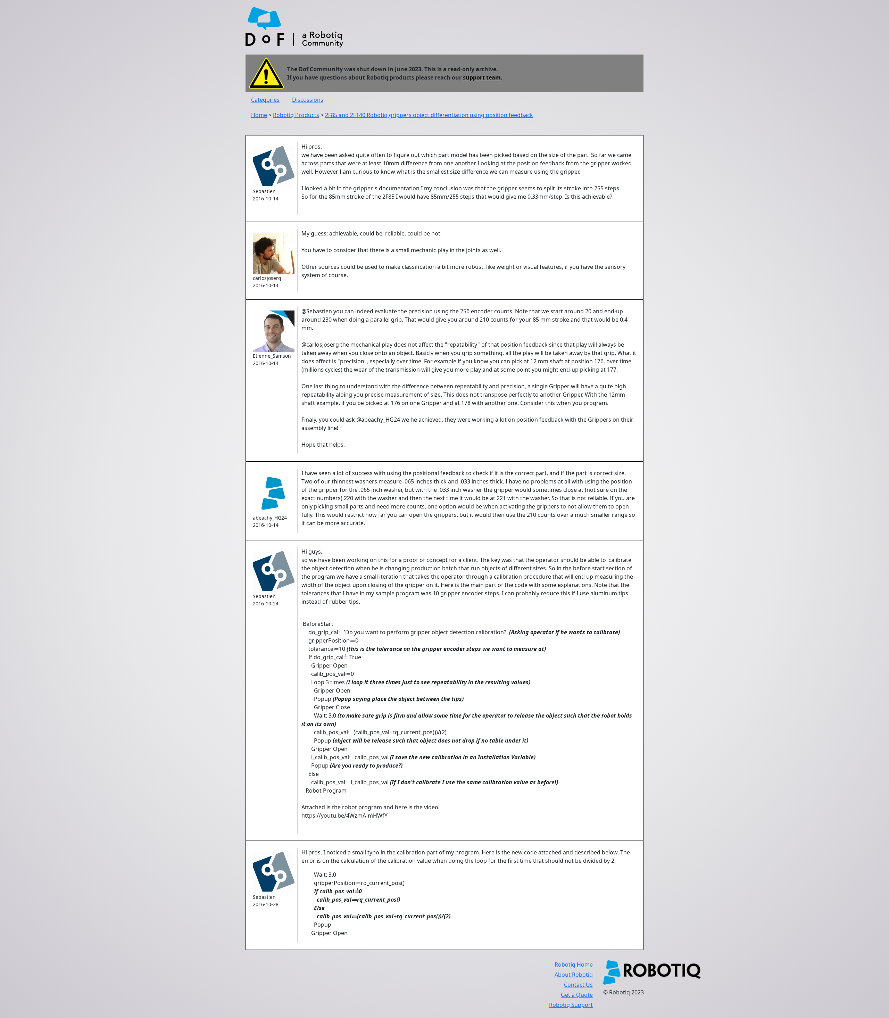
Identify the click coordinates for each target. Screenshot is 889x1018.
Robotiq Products (296, 115)
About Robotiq (574, 974)
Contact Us (578, 984)
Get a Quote (577, 995)
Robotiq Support (571, 1005)
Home (259, 115)
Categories (265, 100)
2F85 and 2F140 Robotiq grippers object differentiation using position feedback (429, 115)
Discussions (307, 100)
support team (482, 77)
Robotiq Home (574, 964)
